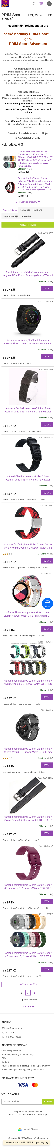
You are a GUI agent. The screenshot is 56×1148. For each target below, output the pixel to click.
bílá (13, 295)
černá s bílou (9, 567)
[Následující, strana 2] (28, 992)
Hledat (48, 1101)
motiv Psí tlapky (27, 636)
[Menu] (49, 4)
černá (5, 295)
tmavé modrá (17, 363)
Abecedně (26, 216)
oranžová (31, 499)
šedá (29, 363)
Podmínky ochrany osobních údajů (17, 1054)
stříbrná (22, 431)
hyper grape (34, 567)
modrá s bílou (9, 704)
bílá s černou (25, 704)
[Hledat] (34, 4)
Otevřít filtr (28, 225)
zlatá (13, 431)
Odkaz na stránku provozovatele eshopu (28, 1114)
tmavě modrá (17, 499)
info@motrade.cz (14, 1028)
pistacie (21, 567)
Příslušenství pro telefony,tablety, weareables (22, 1069)
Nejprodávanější (10, 216)
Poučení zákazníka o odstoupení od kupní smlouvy (25, 1066)
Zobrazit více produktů (26, 202)
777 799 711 (12, 1032)
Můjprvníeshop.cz (33, 1111)
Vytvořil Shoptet (31, 1129)
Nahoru (29, 1006)
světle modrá (33, 908)
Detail (47, 288)
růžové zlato (35, 431)
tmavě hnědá (24, 295)
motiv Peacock (10, 636)
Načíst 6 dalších (28, 984)
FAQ (3, 1058)
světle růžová (24, 840)
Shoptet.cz (19, 1111)
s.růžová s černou (11, 772)
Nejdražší (37, 210)
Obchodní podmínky (11, 1050)
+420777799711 (13, 1037)
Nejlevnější (25, 210)
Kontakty (5, 1062)
